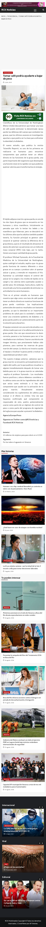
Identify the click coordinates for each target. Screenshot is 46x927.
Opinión (7, 900)
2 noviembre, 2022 (11, 870)
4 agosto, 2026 (9, 571)
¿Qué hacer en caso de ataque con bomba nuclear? (22, 527)
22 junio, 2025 (9, 530)
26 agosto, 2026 (9, 618)
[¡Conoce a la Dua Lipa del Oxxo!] (23, 859)
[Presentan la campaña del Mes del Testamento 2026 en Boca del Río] (23, 638)
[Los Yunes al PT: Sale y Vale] (23, 895)
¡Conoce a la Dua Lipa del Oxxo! (17, 867)
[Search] (43, 10)
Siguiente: (17, 440)
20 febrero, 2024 (10, 491)
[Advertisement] (23, 44)
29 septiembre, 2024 (11, 906)
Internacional (9, 826)
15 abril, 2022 (9, 834)
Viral (6, 864)
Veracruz (6, 607)
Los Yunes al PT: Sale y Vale (15, 903)
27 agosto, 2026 (9, 702)
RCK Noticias (8, 9)
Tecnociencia (8, 73)
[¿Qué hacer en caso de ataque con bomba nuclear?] (23, 510)
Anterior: (22, 433)
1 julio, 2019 (8, 82)
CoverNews (22, 923)
